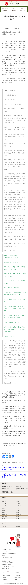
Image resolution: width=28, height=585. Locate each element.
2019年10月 (4, 516)
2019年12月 (4, 514)
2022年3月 (4, 503)
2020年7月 (18, 507)
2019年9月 (18, 516)
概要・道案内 (18, 577)
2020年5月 (18, 508)
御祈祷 (4, 577)
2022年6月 (4, 501)
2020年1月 (18, 512)
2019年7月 (18, 518)
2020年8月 (4, 507)
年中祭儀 (18, 526)
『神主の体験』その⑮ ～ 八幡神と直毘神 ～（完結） (8, 492)
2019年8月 (4, 518)
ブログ (16, 579)
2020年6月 (4, 508)
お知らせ (21, 462)
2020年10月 (18, 505)
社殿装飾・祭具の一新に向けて (22, 489)
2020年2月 (4, 512)
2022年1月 (4, 505)
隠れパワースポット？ (7, 488)
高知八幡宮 (14, 462)
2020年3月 (18, 510)
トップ (4, 573)
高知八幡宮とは (6, 575)
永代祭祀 (17, 573)
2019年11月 (18, 514)
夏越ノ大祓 (18, 486)
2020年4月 (4, 510)
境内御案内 (17, 575)
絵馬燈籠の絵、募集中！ (7, 486)
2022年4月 (18, 501)
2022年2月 (18, 503)
